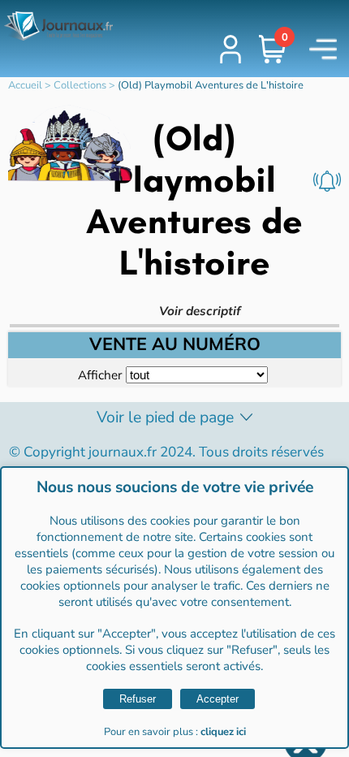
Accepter (217, 699)
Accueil (25, 85)
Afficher (100, 375)
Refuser (137, 699)
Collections (80, 85)
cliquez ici (223, 732)
